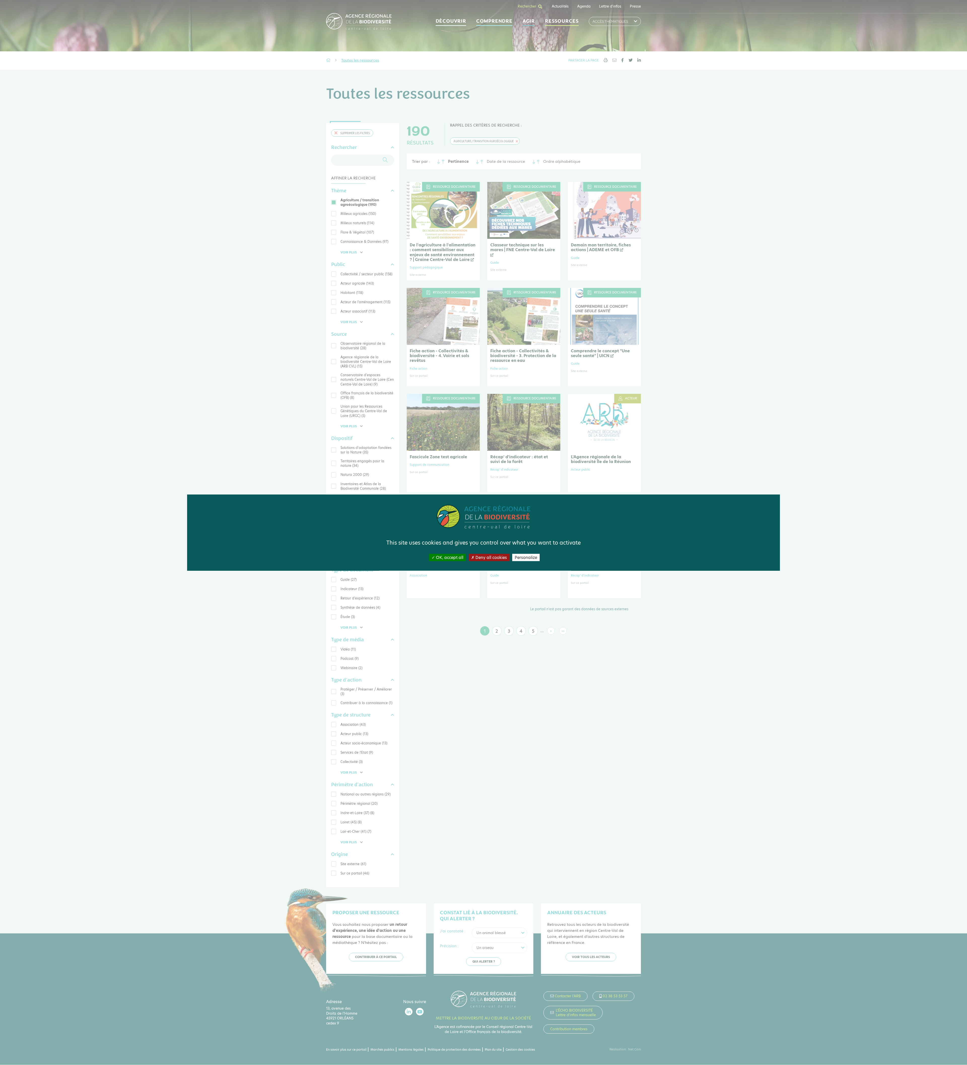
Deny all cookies (490, 557)
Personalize (526, 557)
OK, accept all (449, 557)
